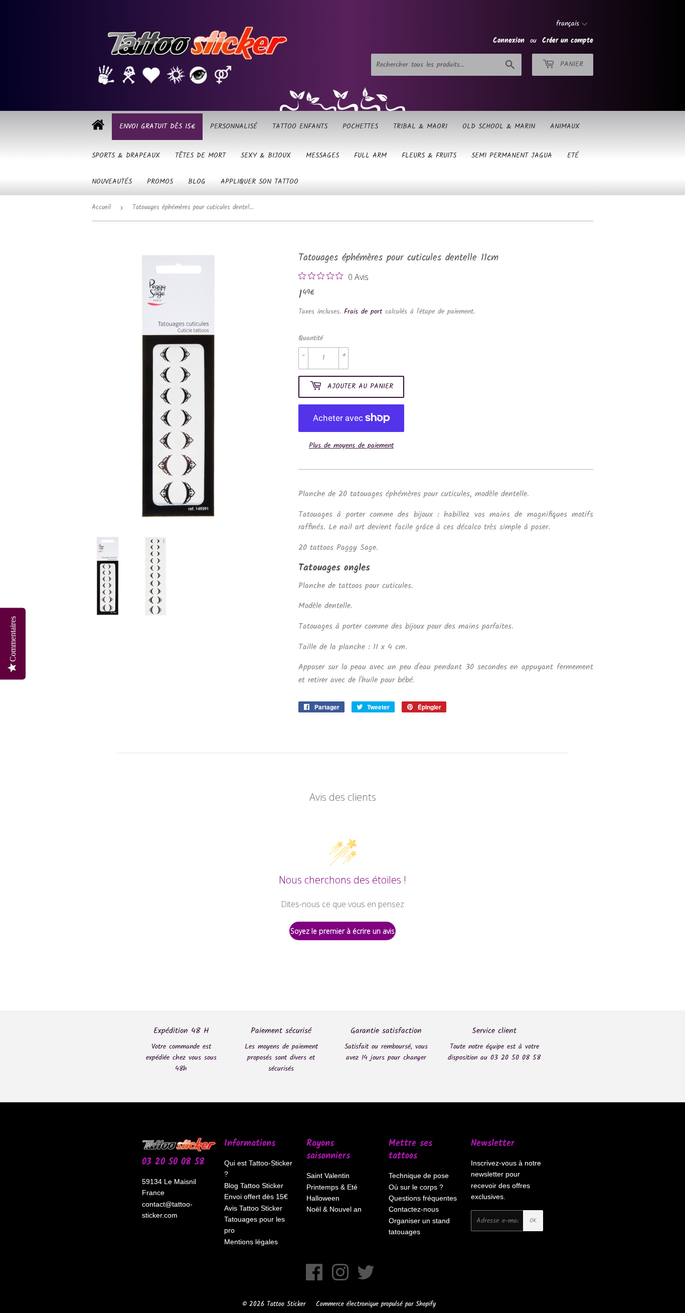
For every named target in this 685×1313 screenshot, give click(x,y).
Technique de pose (419, 1176)
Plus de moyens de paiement (351, 445)
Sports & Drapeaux (126, 155)
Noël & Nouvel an (334, 1209)
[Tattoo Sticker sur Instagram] (340, 1277)
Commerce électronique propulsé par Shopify (376, 1304)
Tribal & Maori (420, 126)
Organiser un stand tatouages (419, 1226)
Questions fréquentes (423, 1198)
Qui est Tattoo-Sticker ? (258, 1168)
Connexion (509, 40)
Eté (573, 155)
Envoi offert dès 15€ (256, 1197)
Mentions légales (251, 1242)
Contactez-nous (414, 1209)
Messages (322, 155)
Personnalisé (233, 126)
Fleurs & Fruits (429, 155)
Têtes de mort (200, 155)
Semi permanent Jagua (511, 155)
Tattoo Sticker (286, 1304)
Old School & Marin (498, 126)
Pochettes (360, 126)
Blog (197, 181)
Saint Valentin (328, 1176)
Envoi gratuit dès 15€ (157, 126)
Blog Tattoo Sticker (253, 1186)
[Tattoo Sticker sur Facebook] (314, 1277)
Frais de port (363, 311)
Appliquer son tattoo (259, 181)
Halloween (322, 1198)
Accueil (101, 207)
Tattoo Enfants (299, 126)
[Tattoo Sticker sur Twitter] (366, 1277)
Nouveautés (112, 181)
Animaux (565, 126)
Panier (570, 64)
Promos (160, 181)
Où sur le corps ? (416, 1187)
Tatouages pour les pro (254, 1224)
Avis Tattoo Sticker (253, 1208)
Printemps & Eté (332, 1187)
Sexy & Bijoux (266, 155)
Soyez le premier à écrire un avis (342, 931)
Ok (533, 1220)
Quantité (310, 338)
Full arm (370, 155)
